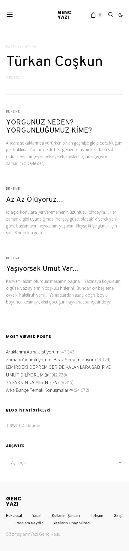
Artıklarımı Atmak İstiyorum (32, 351)
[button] (120, 15)
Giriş (118, 515)
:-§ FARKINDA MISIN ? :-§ (31, 382)
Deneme (13, 111)
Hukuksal (14, 515)
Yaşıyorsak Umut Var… (42, 269)
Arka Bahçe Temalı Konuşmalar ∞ (39, 390)
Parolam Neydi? (29, 523)
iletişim (97, 515)
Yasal (36, 515)
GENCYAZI (65, 15)
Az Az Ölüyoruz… (34, 199)
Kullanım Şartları (66, 515)
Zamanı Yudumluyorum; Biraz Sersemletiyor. (50, 359)
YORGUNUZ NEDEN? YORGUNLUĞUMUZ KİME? (49, 126)
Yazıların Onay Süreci (71, 523)
